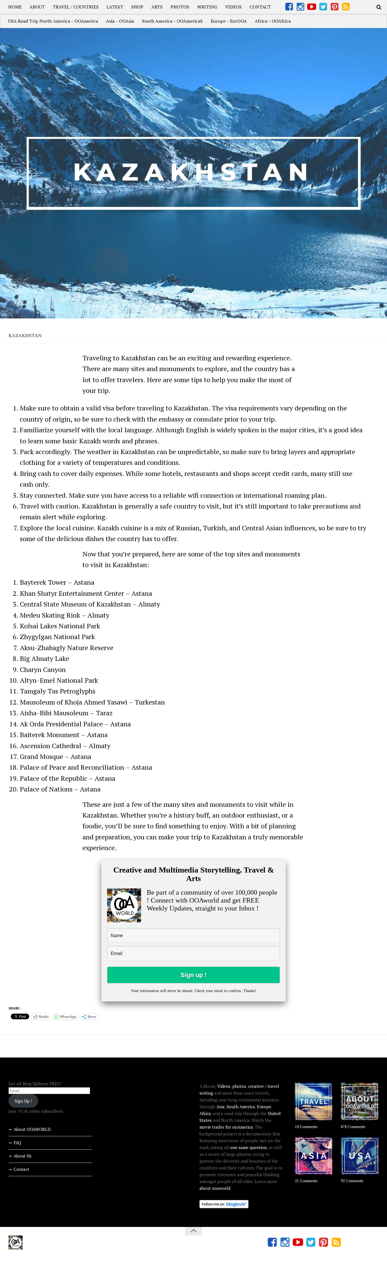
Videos (223, 1086)
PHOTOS (180, 7)
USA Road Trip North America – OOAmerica (53, 21)
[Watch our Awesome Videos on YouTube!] (311, 6)
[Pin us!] (334, 6)
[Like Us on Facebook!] (289, 6)
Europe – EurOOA (229, 21)
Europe (264, 1106)
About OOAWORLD (32, 1129)
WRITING (207, 7)
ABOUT (37, 7)
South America (241, 1106)
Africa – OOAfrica (273, 21)
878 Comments (353, 1126)
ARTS (157, 7)
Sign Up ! (23, 1101)
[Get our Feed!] (345, 6)
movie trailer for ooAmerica (226, 1127)
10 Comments (306, 1126)
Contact (21, 1169)
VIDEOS (233, 7)
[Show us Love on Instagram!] (300, 6)
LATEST (115, 7)
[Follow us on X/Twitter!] (323, 6)
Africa (205, 1113)
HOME (15, 7)
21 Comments (306, 1180)
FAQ (17, 1142)
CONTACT (260, 7)
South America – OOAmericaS (172, 21)
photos (239, 1086)
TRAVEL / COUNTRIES (76, 7)
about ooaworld (214, 1188)
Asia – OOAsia (120, 21)
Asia (220, 1106)
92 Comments (352, 1180)
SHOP (137, 7)
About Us (22, 1156)
